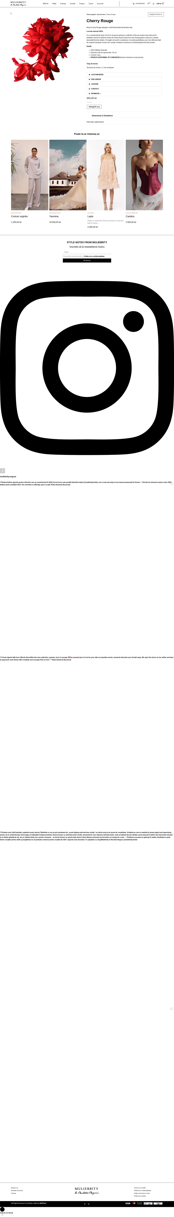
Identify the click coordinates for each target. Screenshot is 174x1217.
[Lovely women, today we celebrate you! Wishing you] (87, 1093)
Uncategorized (55, 213)
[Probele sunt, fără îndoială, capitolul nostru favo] (87, 918)
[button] (11, 13)
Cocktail (72, 3)
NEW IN (45, 3)
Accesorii (100, 3)
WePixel (43, 1203)
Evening (63, 3)
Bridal (54, 3)
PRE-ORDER (96, 79)
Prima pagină (91, 14)
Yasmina (53, 216)
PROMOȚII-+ (95, 93)
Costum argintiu (19, 216)
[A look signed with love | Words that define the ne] (87, 743)
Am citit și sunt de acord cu (85, 256)
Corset (91, 3)
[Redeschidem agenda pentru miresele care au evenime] (87, 568)
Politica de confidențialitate (94, 256)
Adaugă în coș (94, 107)
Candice (130, 216)
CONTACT (95, 89)
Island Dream (16, 213)
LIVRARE (94, 84)
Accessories (101, 14)
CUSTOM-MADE (97, 74)
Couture (81, 3)
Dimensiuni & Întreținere (102, 116)
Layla (90, 216)
